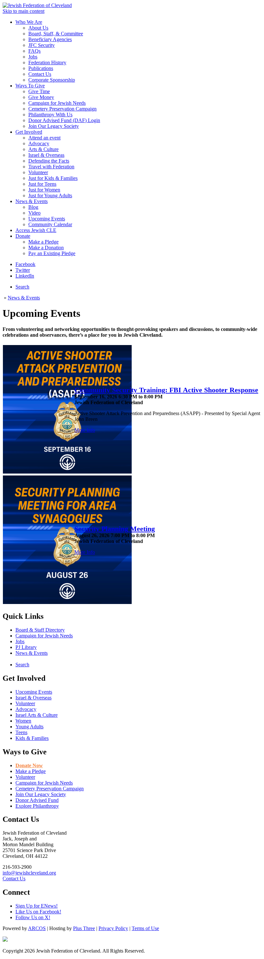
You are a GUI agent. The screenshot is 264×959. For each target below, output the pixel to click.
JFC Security (41, 45)
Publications (40, 68)
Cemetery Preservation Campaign (62, 108)
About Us (38, 28)
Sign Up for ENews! (36, 906)
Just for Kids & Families (53, 178)
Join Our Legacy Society (53, 126)
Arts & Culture (43, 149)
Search (22, 286)
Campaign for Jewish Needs (57, 103)
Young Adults (29, 726)
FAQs (34, 51)
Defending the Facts (48, 161)
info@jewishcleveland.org (29, 872)
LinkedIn (24, 276)
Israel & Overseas (46, 155)
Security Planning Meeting (114, 529)
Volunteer (38, 172)
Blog (33, 207)
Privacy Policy (113, 928)
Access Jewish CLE (35, 230)
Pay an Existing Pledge (51, 253)
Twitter (22, 270)
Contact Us (39, 74)
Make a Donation (46, 247)
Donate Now (29, 765)
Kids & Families (32, 738)
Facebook (25, 264)
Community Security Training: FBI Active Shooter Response (166, 390)
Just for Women (44, 189)
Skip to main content (23, 11)
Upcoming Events (46, 218)
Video (34, 213)
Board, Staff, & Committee (55, 33)
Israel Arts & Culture (36, 715)
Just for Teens (42, 184)
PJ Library (26, 647)
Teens (21, 732)
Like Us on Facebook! (38, 911)
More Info (84, 430)
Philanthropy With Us (50, 114)
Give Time (39, 91)
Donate (22, 236)
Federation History (47, 62)
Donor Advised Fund (37, 800)
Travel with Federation (51, 166)
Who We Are (28, 22)
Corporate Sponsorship (51, 80)
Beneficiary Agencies (50, 39)
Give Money (41, 97)
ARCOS (37, 928)
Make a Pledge (43, 241)
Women (23, 721)
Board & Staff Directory (40, 630)
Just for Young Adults (50, 195)
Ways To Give (30, 85)
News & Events (31, 201)
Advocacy (38, 143)
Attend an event (44, 137)
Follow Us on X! (32, 917)
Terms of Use (145, 928)
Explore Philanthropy (37, 806)
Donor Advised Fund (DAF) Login (64, 120)
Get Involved (28, 132)
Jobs (32, 56)
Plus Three (84, 928)
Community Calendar (50, 224)
